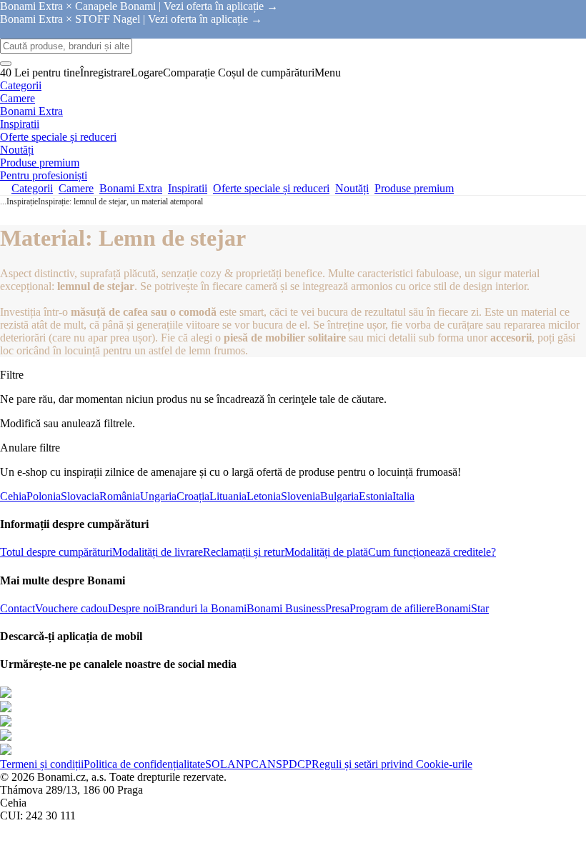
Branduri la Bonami (202, 608)
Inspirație (22, 201)
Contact (17, 608)
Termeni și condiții (42, 764)
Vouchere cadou (71, 608)
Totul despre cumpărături (56, 552)
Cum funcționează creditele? (432, 552)
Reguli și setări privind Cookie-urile (392, 764)
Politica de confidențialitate (144, 764)
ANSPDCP (285, 764)
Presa (337, 608)
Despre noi (132, 608)
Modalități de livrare (157, 552)
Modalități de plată (326, 552)
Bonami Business (286, 608)
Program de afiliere (392, 608)
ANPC (243, 764)
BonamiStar (462, 608)
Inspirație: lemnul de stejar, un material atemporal (120, 201)
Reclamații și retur (243, 552)
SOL (216, 764)
